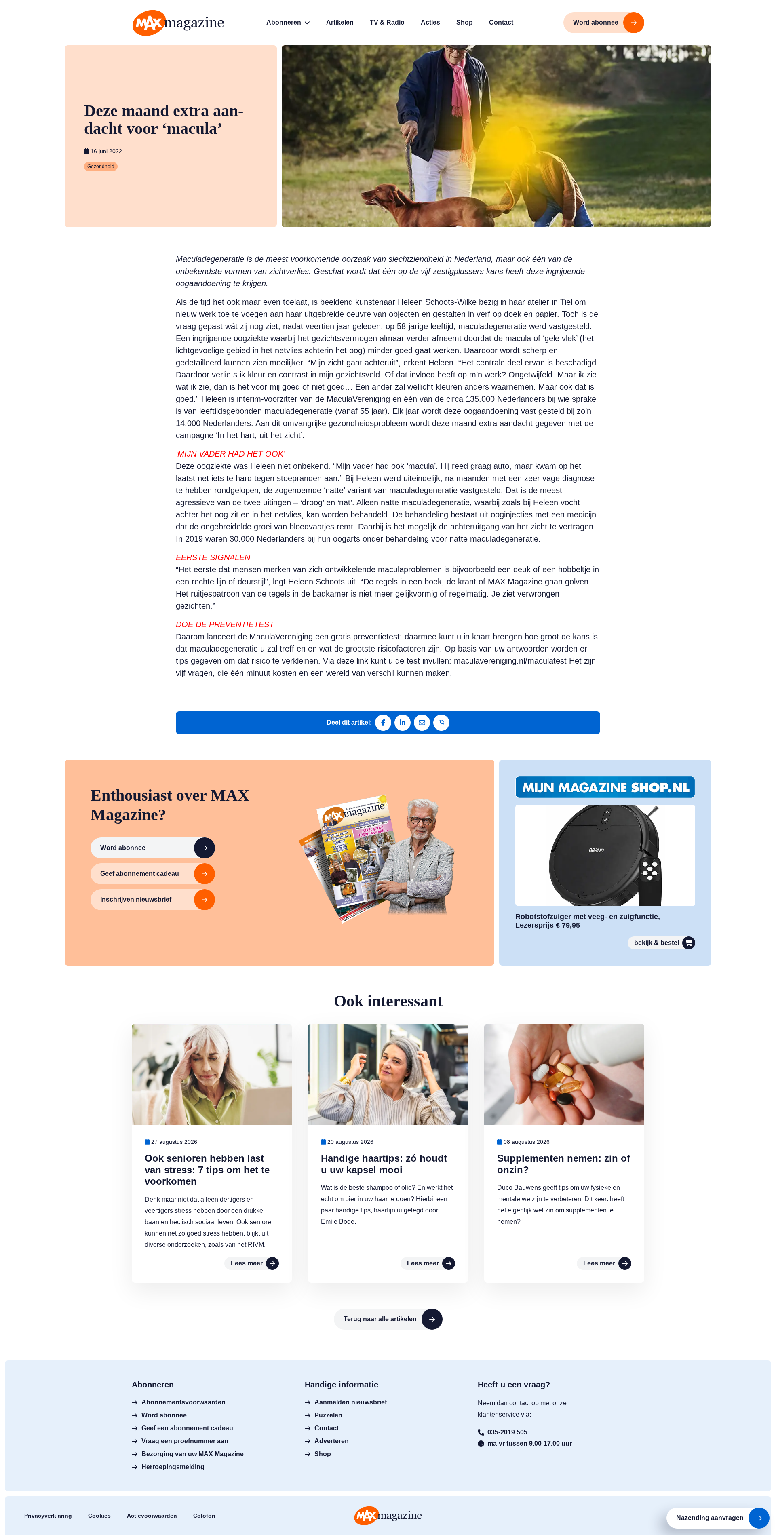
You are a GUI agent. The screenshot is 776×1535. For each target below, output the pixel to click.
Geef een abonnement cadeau (187, 1428)
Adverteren (331, 1441)
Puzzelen (328, 1415)
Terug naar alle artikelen (380, 1319)
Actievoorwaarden (152, 1515)
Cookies (99, 1515)
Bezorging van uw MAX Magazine (192, 1454)
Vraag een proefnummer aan (184, 1441)
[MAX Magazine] (178, 23)
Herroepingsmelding (173, 1466)
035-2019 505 (507, 1432)
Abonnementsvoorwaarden (183, 1402)
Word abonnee (123, 847)
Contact (326, 1428)
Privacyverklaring (48, 1515)
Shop (322, 1454)
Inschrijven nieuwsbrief (135, 899)
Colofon (204, 1515)
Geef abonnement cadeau (139, 873)
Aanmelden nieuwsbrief (350, 1402)
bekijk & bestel (656, 942)
